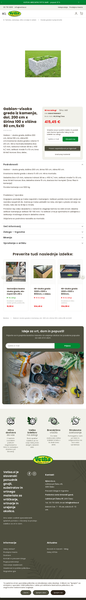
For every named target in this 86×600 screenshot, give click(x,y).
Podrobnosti (10, 164)
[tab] (43, 164)
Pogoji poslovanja (11, 562)
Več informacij (12, 226)
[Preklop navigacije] (4, 13)
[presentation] (3, 2)
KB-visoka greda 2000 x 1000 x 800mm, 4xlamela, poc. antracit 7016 (69, 291)
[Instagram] (34, 474)
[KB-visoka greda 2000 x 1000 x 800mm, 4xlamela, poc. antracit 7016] (70, 272)
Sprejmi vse (58, 592)
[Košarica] (81, 13)
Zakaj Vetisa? (9, 549)
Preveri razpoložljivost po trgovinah (62, 148)
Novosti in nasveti (54, 549)
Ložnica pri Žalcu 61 (54, 499)
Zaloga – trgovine (14, 231)
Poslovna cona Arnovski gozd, (59, 495)
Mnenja (7, 237)
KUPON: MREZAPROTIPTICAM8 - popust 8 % (42, 2)
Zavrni (25, 592)
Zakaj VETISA (52, 552)
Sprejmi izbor (41, 592)
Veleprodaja (63, 7)
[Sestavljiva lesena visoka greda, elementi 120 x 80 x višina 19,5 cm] (16, 272)
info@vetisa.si (72, 502)
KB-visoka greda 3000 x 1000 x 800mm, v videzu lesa (42, 291)
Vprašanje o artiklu (14, 243)
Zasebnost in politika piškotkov (16, 568)
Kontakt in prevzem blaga (14, 558)
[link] (76, 13)
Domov (6, 318)
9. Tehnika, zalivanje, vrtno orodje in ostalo (20, 20)
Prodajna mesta (76, 7)
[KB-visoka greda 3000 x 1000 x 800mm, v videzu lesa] (43, 272)
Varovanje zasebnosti (12, 565)
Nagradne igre (9, 571)
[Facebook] (29, 474)
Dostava (7, 555)
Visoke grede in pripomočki (51, 20)
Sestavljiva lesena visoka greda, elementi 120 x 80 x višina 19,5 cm (16, 291)
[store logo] (14, 14)
